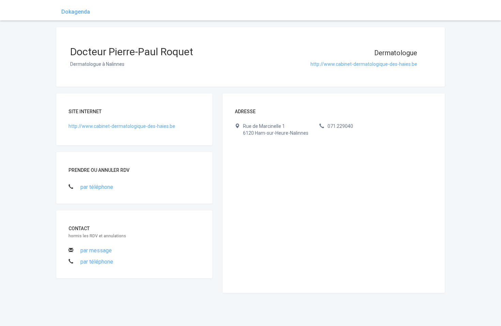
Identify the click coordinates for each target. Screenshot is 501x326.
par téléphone (96, 187)
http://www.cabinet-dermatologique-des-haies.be (363, 64)
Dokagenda (75, 12)
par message (96, 250)
